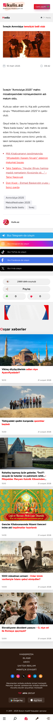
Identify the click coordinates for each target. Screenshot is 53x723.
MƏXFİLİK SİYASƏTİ (26, 669)
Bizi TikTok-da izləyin (17, 252)
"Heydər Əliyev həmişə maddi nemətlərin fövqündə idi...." (27, 173)
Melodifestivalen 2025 (18, 202)
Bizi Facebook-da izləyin (18, 260)
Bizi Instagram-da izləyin (18, 244)
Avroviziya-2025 (15, 197)
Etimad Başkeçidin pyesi (28, 185)
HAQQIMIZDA (26, 654)
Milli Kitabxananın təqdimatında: (27, 158)
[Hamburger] (4, 718)
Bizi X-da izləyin (14, 268)
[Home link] (26, 718)
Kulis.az (15, 222)
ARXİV (26, 662)
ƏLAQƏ (26, 658)
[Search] (15, 718)
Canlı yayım (41, 7)
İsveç (31, 207)
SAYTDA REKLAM (27, 666)
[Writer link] (36, 718)
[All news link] (48, 718)
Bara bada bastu (15, 207)
